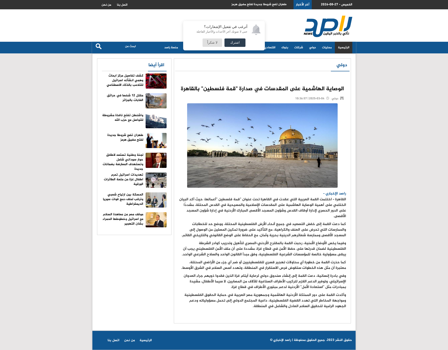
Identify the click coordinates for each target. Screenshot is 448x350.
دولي (312, 47)
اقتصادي (269, 47)
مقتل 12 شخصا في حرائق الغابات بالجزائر (125, 98)
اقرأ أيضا (156, 65)
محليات (327, 47)
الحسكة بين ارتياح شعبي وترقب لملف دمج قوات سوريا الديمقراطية (123, 199)
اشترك (235, 42)
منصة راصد (171, 47)
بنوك (284, 47)
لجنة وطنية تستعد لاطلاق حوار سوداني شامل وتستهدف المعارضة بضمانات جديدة (123, 162)
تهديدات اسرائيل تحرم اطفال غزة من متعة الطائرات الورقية (123, 179)
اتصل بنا (122, 4)
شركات (298, 47)
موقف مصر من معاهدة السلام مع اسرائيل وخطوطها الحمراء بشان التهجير (123, 219)
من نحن (106, 4)
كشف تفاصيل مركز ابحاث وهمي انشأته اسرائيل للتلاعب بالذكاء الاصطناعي (125, 80)
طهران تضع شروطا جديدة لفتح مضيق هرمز (259, 4)
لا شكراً (212, 42)
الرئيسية (343, 47)
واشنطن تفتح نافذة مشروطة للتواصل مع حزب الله (122, 118)
